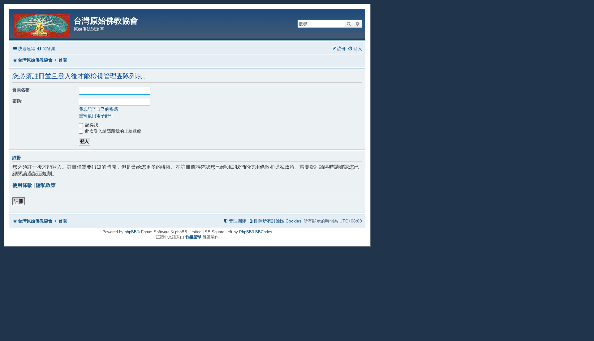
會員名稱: (21, 89)
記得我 (91, 124)
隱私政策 (46, 185)
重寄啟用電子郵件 (96, 115)
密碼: (17, 100)
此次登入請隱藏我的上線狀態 (112, 131)
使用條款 (22, 185)
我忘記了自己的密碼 (98, 109)
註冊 (19, 201)
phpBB (131, 232)
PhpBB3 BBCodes (255, 232)
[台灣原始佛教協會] (42, 24)
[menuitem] (46, 49)
